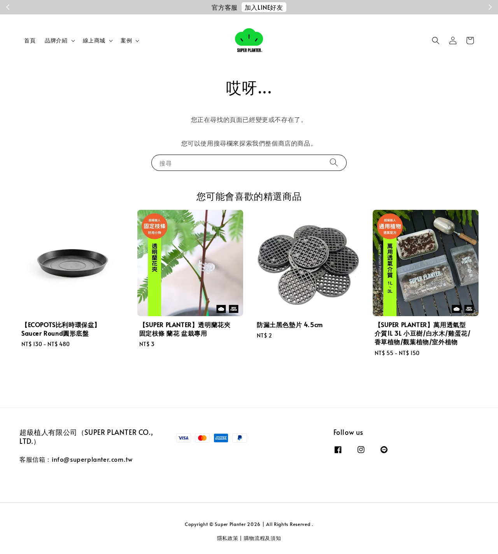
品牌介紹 (56, 40)
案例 (126, 40)
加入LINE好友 (264, 7)
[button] (435, 40)
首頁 (29, 40)
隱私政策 (227, 538)
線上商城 (94, 40)
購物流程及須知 (262, 538)
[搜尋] (333, 162)
